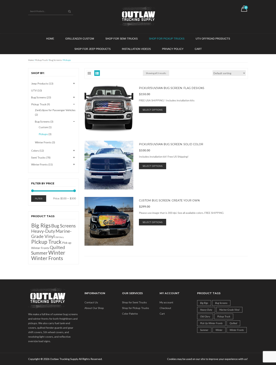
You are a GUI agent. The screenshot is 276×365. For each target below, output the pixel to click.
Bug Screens (55, 60)
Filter (38, 198)
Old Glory (59, 237)
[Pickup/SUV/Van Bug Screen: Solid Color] (108, 165)
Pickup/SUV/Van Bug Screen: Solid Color (171, 144)
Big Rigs (41, 225)
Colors (35, 150)
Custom (43, 127)
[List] (97, 73)
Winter (56, 252)
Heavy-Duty (43, 231)
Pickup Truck (41, 60)
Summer (39, 253)
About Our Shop (94, 308)
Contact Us (91, 302)
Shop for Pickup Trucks (135, 308)
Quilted (57, 247)
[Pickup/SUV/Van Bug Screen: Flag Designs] (108, 109)
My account (166, 302)
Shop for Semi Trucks (134, 302)
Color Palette (130, 313)
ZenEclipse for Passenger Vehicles (55, 110)
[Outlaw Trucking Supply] (138, 16)
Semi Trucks (38, 157)
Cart (162, 313)
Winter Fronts (43, 142)
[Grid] (89, 73)
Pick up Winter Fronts (211, 323)
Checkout (165, 308)
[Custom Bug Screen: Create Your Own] (108, 221)
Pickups (43, 134)
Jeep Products (39, 83)
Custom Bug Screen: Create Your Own (169, 200)
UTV (34, 90)
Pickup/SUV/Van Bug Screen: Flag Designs (171, 88)
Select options (152, 109)
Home (31, 60)
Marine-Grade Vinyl (51, 233)
